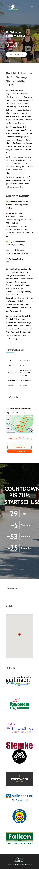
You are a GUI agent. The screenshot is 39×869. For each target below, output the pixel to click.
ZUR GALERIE (16, 54)
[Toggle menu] (32, 7)
